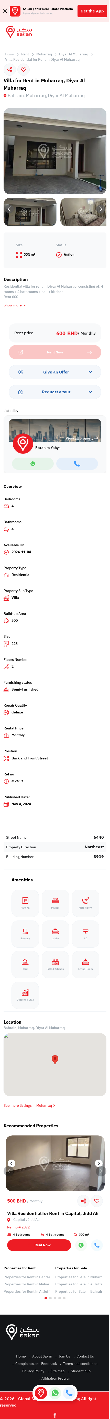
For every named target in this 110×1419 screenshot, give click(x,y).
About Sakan (40, 1356)
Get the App (92, 11)
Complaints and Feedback (35, 1363)
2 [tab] (50, 1298)
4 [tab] (59, 1298)
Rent (25, 54)
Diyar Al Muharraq (73, 54)
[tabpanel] (27, 1280)
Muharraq (44, 54)
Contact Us (84, 1356)
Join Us (63, 1356)
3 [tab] (55, 1298)
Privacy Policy (31, 1371)
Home (9, 54)
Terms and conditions (78, 1363)
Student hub (79, 1371)
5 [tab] (64, 1298)
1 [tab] (46, 1298)
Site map (56, 1371)
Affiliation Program (55, 1378)
